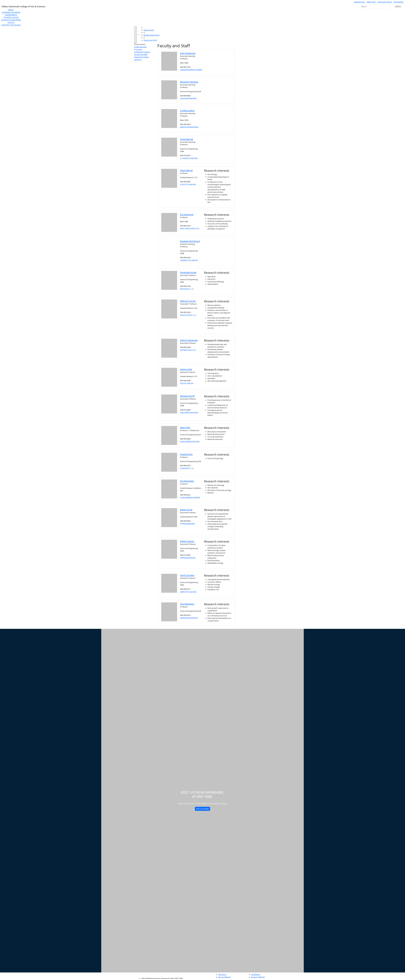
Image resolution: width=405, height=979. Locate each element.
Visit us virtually (202, 809)
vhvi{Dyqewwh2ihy (187, 523)
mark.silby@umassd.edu (190, 441)
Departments (11, 15)
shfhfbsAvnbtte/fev (187, 557)
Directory (371, 2)
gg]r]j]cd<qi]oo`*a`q (188, 350)
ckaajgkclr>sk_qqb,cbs (189, 260)
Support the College (11, 25)
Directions (222, 974)
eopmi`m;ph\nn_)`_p (188, 315)
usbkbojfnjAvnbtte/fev (189, 618)
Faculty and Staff (150, 40)
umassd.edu (359, 2)
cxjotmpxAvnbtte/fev (188, 98)
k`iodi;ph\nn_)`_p (186, 468)
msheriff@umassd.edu (189, 412)
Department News (141, 57)
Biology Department (152, 35)
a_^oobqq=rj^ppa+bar (189, 158)
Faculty (11, 22)
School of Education (11, 20)
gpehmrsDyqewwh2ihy (189, 127)
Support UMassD (258, 977)
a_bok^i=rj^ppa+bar (188, 184)
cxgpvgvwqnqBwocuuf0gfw (191, 69)
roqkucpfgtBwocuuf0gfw (190, 497)
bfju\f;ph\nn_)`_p (186, 289)
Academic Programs (11, 12)
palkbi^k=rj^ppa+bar (188, 591)
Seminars (138, 59)
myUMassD (398, 2)
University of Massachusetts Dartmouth (163, 974)
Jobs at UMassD (224, 977)
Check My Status (384, 2)
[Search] (388, 6)
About (11, 10)
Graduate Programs (142, 52)
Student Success (11, 17)
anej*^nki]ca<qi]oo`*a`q (189, 228)
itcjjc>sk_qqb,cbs (186, 383)
